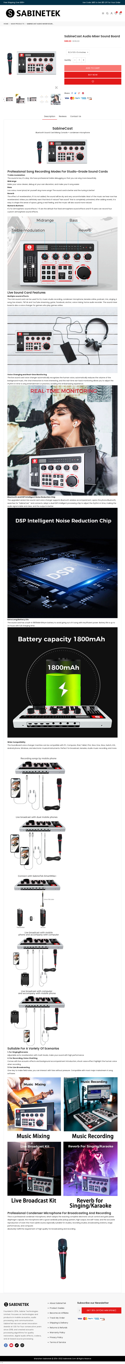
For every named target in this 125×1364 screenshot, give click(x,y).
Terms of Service (58, 1342)
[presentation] (3, 99)
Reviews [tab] (63, 116)
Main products (17, 24)
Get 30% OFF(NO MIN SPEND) (101, 1310)
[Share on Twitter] (75, 93)
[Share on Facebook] (72, 93)
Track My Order (57, 1317)
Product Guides (57, 1308)
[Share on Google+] (79, 93)
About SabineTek (58, 1303)
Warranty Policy (57, 1332)
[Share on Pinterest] (83, 93)
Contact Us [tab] (75, 116)
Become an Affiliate (59, 1313)
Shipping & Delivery (59, 1322)
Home (6, 24)
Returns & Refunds (58, 1327)
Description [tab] (49, 116)
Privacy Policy (56, 1337)
